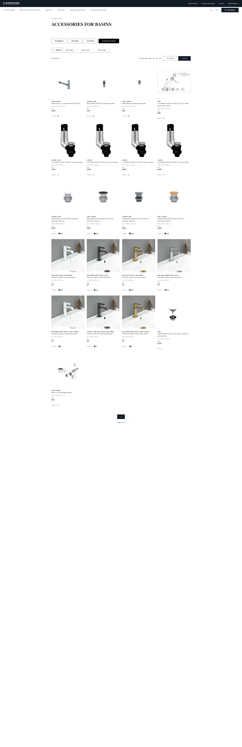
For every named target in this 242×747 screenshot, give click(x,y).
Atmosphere (170, 58)
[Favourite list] (217, 10)
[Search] (211, 10)
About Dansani (193, 3)
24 (154, 58)
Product (184, 58)
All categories (59, 41)
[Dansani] (11, 3)
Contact (221, 3)
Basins (60, 18)
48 (157, 58)
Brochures (61, 10)
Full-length (74, 41)
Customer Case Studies (98, 10)
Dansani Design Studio (77, 10)
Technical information (208, 3)
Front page (54, 18)
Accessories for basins (109, 41)
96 (160, 58)
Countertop (90, 41)
